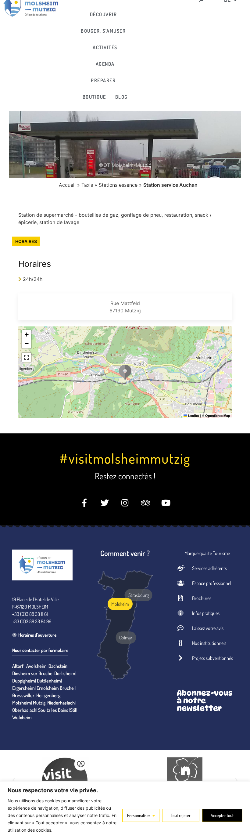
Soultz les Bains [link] (53, 710)
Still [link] (73, 710)
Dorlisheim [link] (64, 673)
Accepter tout (222, 815)
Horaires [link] (26, 241)
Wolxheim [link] (22, 717)
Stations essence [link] (118, 185)
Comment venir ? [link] (125, 553)
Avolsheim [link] (36, 666)
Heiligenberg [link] (48, 695)
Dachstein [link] (57, 666)
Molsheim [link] (21, 703)
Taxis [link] (87, 185)
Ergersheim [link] (23, 688)
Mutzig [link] (39, 703)
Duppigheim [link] (23, 681)
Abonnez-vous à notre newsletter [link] (205, 700)
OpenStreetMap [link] (217, 415)
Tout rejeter (181, 815)
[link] (105, 14)
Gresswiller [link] (23, 695)
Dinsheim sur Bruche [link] (32, 673)
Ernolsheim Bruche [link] (55, 688)
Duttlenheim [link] (49, 681)
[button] (125, 372)
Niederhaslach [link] (61, 703)
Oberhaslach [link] (24, 710)
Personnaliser (138, 815)
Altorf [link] (17, 666)
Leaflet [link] (193, 415)
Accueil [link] (67, 185)
